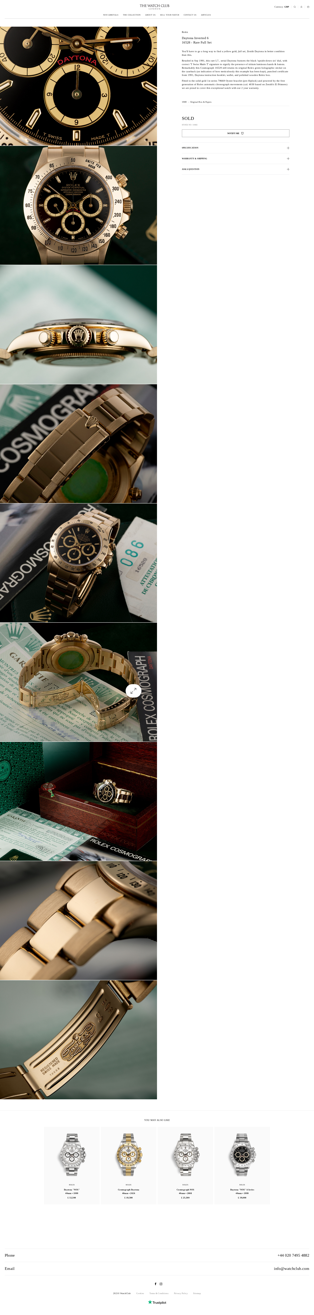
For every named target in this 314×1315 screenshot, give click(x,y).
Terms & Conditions (158, 1293)
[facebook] (154, 1284)
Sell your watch (169, 15)
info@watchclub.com (291, 1268)
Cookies (140, 1293)
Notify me (233, 133)
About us (150, 15)
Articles (206, 15)
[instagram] (159, 1284)
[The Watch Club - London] (137, 6)
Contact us (190, 15)
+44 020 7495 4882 (293, 1255)
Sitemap (197, 1293)
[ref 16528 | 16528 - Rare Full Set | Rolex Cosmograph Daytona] (78, 86)
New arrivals (110, 15)
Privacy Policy (181, 1293)
